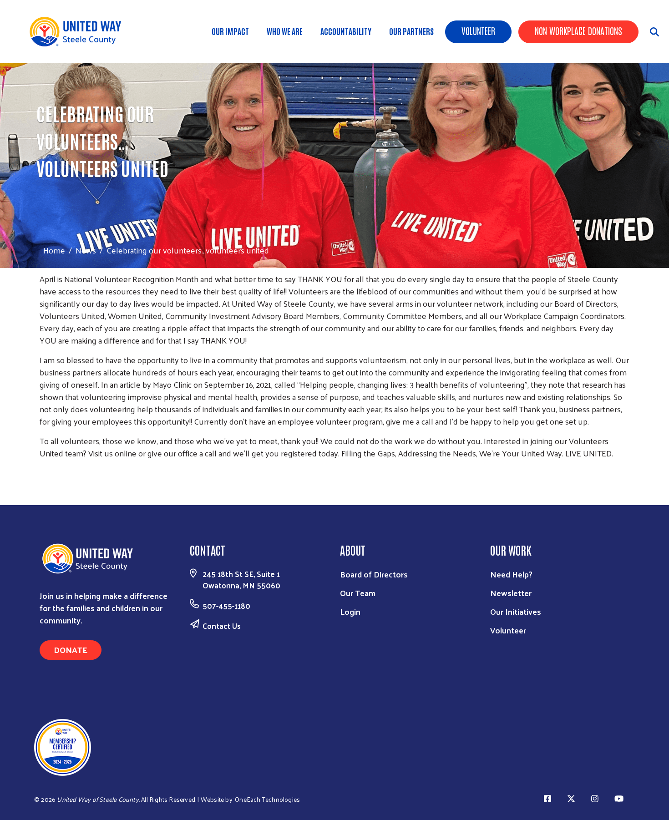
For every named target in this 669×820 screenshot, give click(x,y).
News (86, 250)
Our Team (357, 593)
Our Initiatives (515, 611)
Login (350, 611)
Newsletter (511, 593)
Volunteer (478, 30)
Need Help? (511, 574)
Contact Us (222, 626)
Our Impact (230, 30)
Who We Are (285, 30)
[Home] (81, 31)
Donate (70, 649)
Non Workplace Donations (578, 30)
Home (54, 250)
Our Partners (411, 30)
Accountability (345, 30)
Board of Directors (374, 574)
